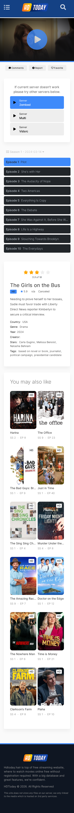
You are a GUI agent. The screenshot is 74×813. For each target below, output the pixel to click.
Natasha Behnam (20, 346)
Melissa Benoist (46, 342)
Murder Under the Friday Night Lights (51, 543)
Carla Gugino (27, 342)
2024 (20, 331)
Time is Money (47, 654)
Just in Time (46, 488)
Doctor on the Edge (51, 598)
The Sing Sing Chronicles (23, 543)
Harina (14, 432)
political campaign (21, 355)
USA (25, 321)
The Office (45, 432)
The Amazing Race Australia (23, 598)
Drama (24, 326)
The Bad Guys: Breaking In (23, 488)
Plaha (41, 709)
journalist (55, 351)
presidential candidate (47, 355)
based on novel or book (33, 351)
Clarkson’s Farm (21, 709)
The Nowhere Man (22, 654)
